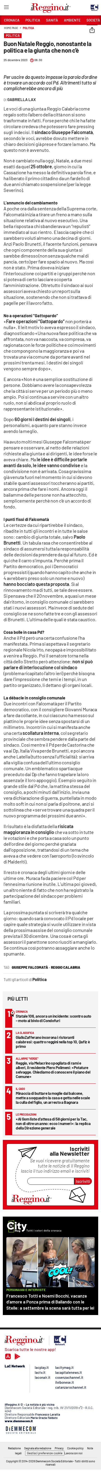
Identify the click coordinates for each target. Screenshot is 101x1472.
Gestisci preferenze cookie (44, 1453)
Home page (11, 28)
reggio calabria (65, 967)
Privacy (59, 1448)
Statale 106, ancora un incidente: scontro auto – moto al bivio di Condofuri (53, 1018)
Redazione (14, 1448)
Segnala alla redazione (37, 1448)
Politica (28, 28)
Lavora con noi (73, 1453)
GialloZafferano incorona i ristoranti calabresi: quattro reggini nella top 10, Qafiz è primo (53, 1042)
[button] (92, 30)
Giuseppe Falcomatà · (31, 967)
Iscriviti (83, 1181)
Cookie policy (75, 1448)
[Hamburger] (6, 8)
